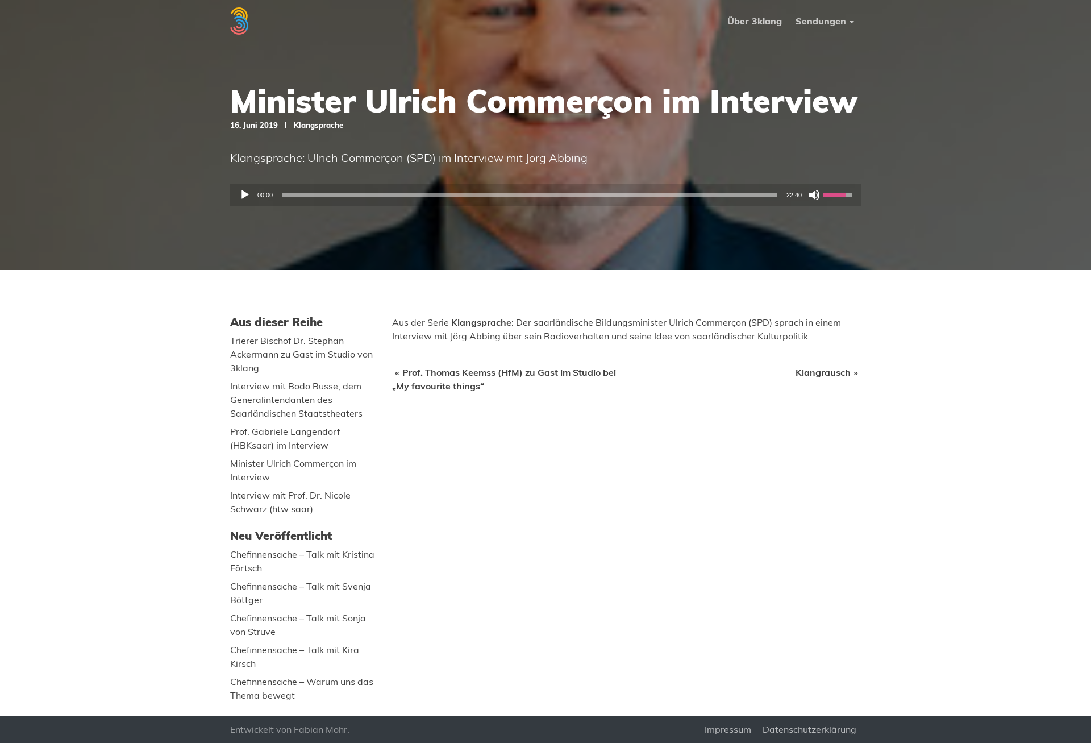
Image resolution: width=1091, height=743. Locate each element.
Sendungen (821, 21)
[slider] (529, 195)
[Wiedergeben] (245, 195)
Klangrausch (823, 372)
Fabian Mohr (320, 729)
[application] (545, 195)
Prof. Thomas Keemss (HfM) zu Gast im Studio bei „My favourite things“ (504, 379)
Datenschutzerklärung (809, 729)
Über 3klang (754, 21)
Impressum (728, 729)
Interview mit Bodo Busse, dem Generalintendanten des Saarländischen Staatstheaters (296, 399)
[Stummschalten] (814, 195)
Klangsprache (318, 125)
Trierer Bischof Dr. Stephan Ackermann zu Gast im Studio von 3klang (301, 354)
